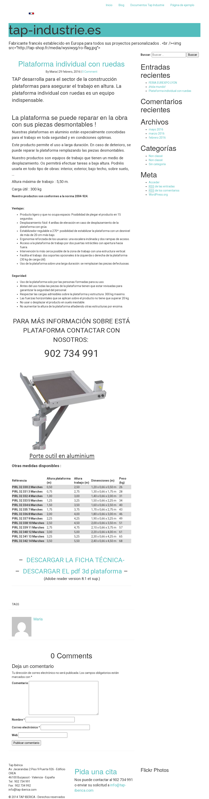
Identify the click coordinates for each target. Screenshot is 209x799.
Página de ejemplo (182, 5)
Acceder (154, 182)
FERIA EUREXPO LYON (163, 82)
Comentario (20, 683)
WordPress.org (158, 194)
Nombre (18, 719)
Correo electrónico (26, 727)
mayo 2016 (156, 129)
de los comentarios (164, 190)
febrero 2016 (157, 137)
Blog (121, 5)
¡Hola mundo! (157, 86)
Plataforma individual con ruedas (71, 63)
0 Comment (89, 71)
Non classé (156, 156)
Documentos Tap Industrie (147, 5)
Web (15, 735)
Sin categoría (157, 164)
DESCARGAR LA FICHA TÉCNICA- (75, 560)
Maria (38, 618)
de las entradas (162, 186)
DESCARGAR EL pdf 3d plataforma (72, 571)
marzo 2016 (157, 133)
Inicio (109, 5)
